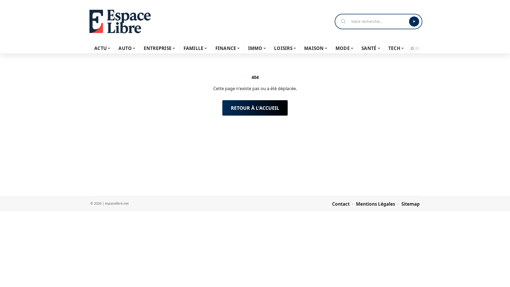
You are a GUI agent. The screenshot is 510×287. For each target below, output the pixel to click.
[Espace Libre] (120, 21)
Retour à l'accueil (255, 108)
